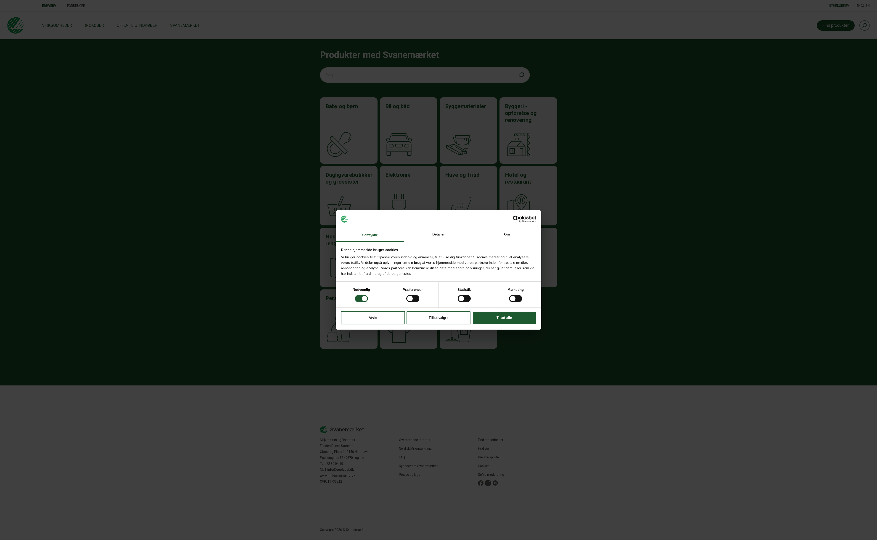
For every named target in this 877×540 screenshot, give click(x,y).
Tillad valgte (438, 318)
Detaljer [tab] (438, 234)
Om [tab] (507, 234)
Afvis (373, 318)
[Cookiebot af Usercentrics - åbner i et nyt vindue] (516, 219)
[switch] (412, 298)
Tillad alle (504, 318)
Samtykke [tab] (370, 235)
